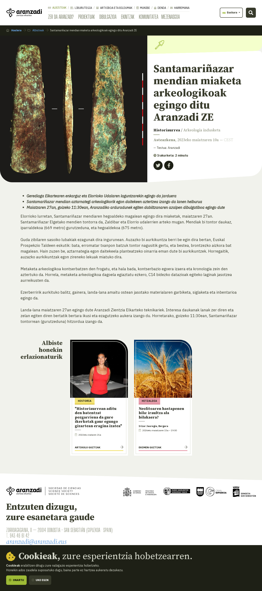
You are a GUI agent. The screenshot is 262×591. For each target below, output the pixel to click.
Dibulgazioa (107, 16)
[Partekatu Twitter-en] (158, 165)
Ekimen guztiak (150, 447)
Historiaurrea (166, 130)
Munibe (144, 8)
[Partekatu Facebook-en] (168, 165)
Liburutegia (83, 8)
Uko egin (42, 580)
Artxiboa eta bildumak (116, 8)
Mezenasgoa (170, 16)
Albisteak (59, 7)
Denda (161, 8)
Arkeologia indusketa (201, 130)
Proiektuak (86, 16)
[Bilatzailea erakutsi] (251, 13)
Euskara (232, 12)
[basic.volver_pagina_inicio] (24, 12)
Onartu (18, 580)
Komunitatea (148, 16)
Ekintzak (127, 16)
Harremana (181, 8)
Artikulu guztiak (87, 447)
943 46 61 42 (19, 535)
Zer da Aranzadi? (61, 16)
